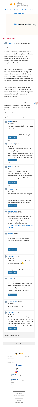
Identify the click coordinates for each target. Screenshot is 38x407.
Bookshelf (8, 10)
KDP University (19, 13)
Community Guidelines (19, 395)
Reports (16, 10)
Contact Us (19, 400)
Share (26, 117)
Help (31, 10)
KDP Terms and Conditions (19, 391)
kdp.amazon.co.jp (19, 402)
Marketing (24, 10)
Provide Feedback (19, 404)
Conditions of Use (19, 397)
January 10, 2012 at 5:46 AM (15, 45)
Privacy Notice (19, 393)
